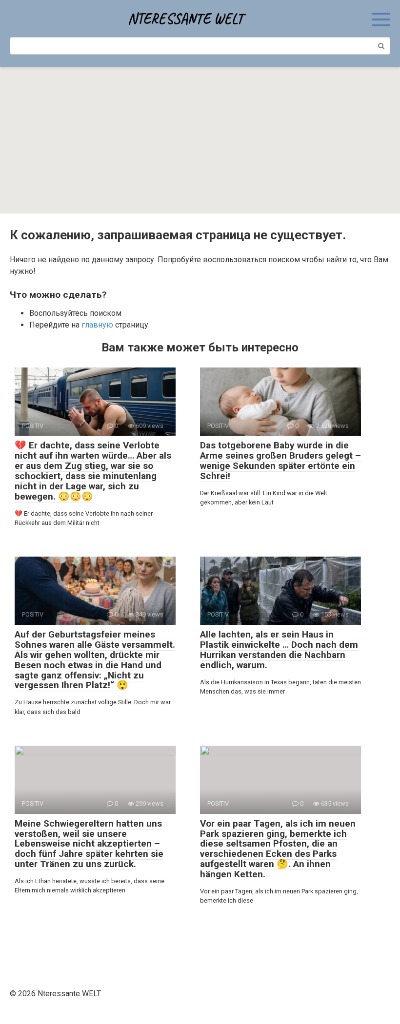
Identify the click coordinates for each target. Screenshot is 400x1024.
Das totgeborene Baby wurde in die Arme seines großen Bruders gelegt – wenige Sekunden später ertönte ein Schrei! (280, 461)
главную (97, 324)
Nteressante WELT (185, 18)
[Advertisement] (200, 140)
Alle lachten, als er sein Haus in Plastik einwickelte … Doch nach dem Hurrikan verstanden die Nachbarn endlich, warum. (279, 650)
